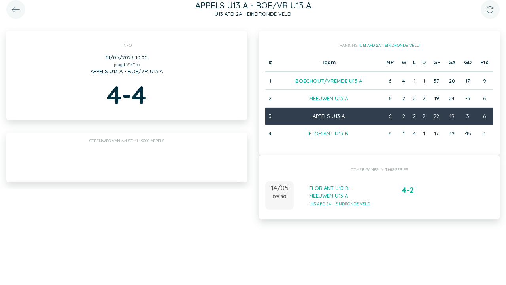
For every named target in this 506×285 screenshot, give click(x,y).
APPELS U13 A (329, 116)
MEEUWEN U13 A (328, 98)
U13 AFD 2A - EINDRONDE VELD (389, 45)
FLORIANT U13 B (328, 133)
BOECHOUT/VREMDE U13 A (328, 81)
